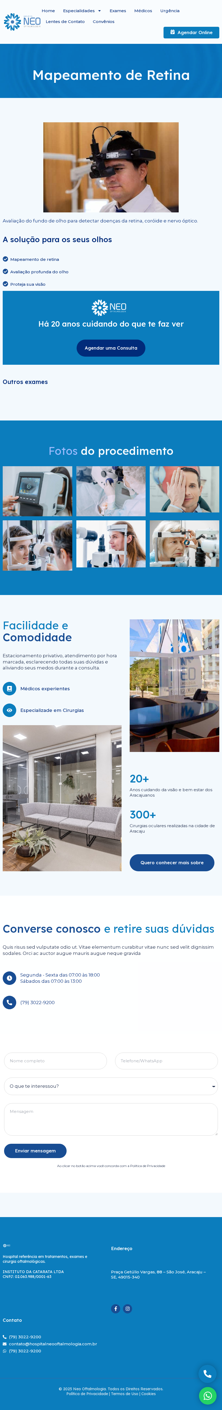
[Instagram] (127, 1308)
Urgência (169, 10)
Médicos (143, 10)
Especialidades (79, 10)
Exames (118, 10)
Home (48, 10)
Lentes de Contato (65, 21)
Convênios (104, 21)
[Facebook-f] (115, 1308)
